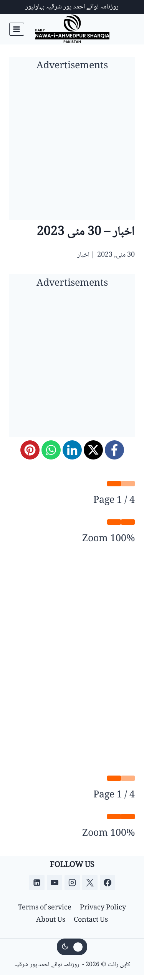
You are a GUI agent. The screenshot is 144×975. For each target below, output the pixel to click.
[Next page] (114, 483)
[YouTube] (54, 882)
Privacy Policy (103, 908)
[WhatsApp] (51, 450)
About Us (50, 920)
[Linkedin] (37, 882)
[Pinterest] (30, 450)
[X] (93, 450)
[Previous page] (128, 483)
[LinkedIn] (72, 450)
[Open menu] (16, 29)
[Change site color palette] (72, 947)
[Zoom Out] (128, 522)
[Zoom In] (114, 522)
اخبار (83, 255)
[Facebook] (114, 450)
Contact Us (91, 920)
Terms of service (44, 908)
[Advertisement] (72, 148)
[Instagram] (72, 882)
